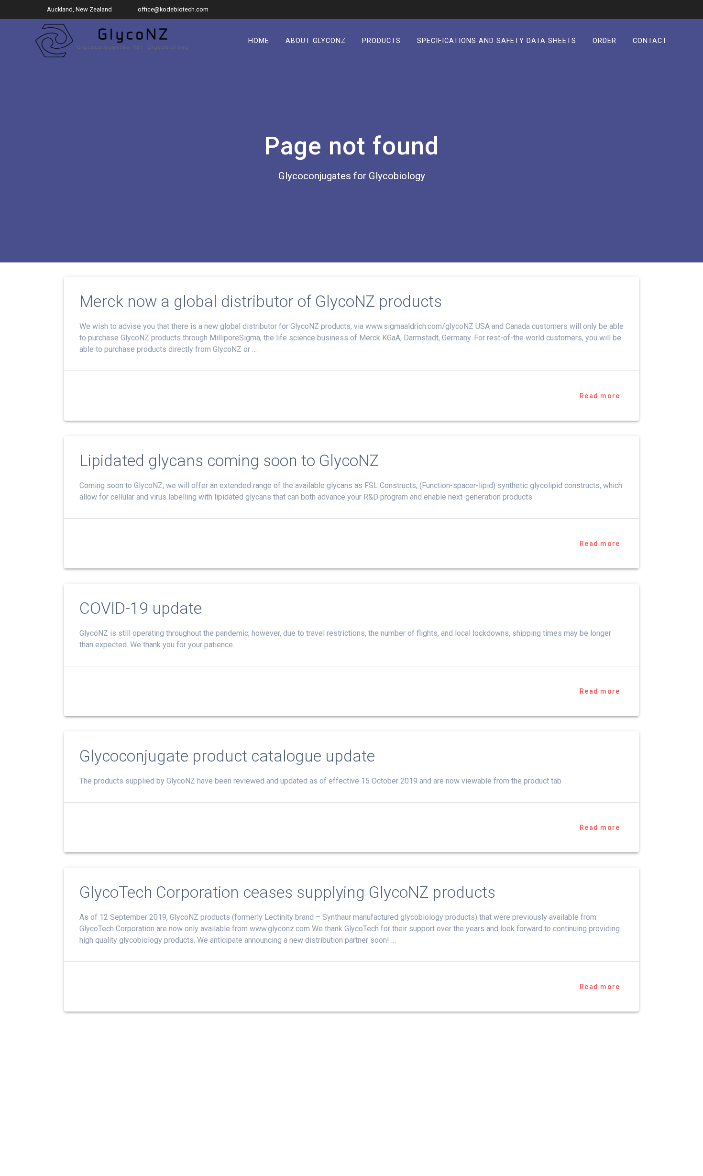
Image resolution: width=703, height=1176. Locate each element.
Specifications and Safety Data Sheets (496, 40)
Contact (650, 40)
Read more (600, 396)
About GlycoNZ (316, 40)
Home (258, 40)
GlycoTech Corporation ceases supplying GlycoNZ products (287, 892)
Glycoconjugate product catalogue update (227, 756)
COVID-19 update (140, 608)
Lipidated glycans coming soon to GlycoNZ (229, 460)
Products (381, 40)
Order (604, 40)
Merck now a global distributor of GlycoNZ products (260, 301)
